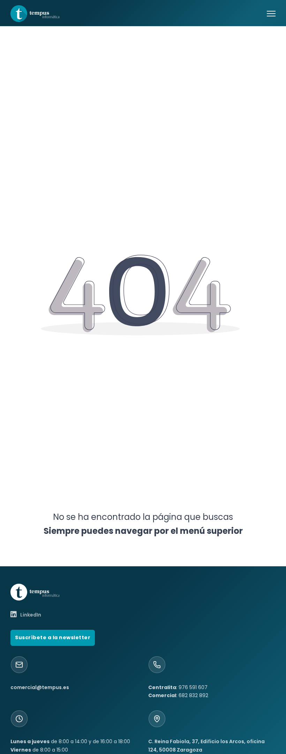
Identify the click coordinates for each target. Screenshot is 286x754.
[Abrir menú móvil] (271, 13)
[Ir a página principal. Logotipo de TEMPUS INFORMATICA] (34, 13)
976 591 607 (193, 687)
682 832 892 (193, 695)
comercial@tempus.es (39, 687)
